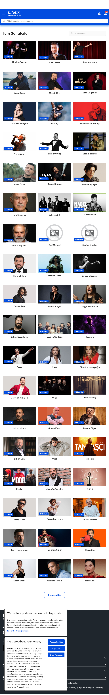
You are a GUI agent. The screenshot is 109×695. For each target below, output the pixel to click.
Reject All (56, 648)
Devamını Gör (54, 595)
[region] (36, 650)
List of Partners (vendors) (18, 630)
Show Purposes (56, 655)
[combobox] (56, 21)
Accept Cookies (56, 642)
